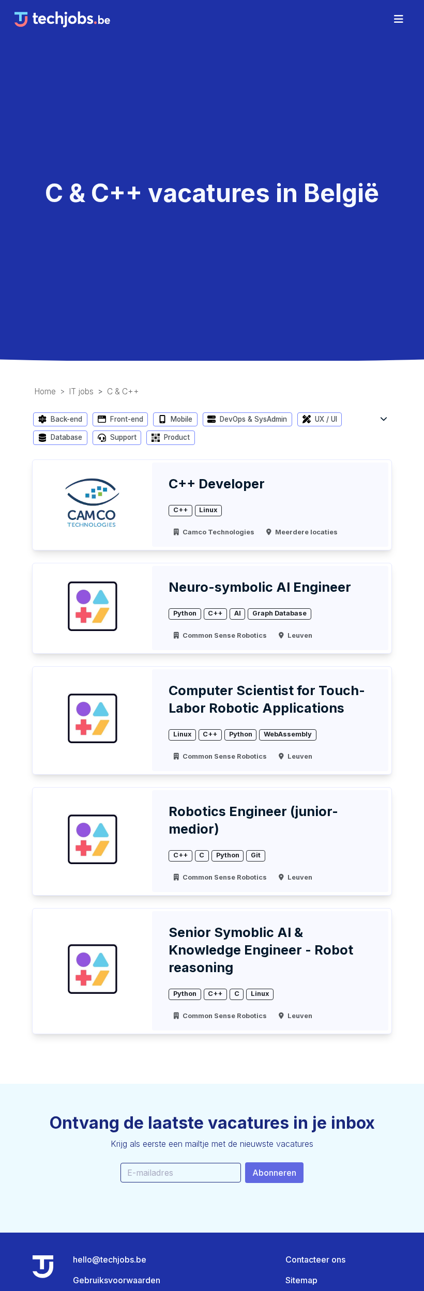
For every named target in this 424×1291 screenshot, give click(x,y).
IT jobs (81, 391)
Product (176, 437)
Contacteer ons (315, 1259)
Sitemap (301, 1280)
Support (122, 437)
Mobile (180, 419)
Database (65, 437)
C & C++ (123, 391)
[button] (383, 418)
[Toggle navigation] (399, 19)
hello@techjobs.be (109, 1259)
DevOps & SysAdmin (252, 419)
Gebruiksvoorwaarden (116, 1280)
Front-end (125, 419)
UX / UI (325, 419)
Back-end (65, 419)
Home (45, 391)
